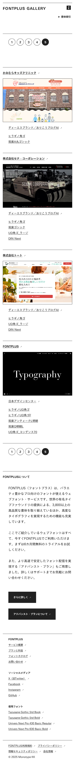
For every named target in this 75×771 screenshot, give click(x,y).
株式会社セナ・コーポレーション (24, 158)
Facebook (14, 684)
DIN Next (14, 238)
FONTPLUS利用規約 (20, 745)
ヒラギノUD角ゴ (18, 409)
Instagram (14, 689)
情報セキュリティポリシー (23, 751)
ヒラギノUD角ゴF (19, 415)
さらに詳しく (20, 597)
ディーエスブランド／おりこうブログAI (33, 127)
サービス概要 (15, 644)
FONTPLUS (11, 346)
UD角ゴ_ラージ (18, 233)
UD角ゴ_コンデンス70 (22, 432)
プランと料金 (15, 650)
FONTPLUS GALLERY (24, 8)
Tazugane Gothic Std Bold (24, 717)
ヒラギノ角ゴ (16, 136)
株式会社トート (12, 255)
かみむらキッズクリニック (19, 73)
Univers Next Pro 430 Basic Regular (29, 723)
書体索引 (66, 16)
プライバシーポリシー (50, 745)
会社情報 (48, 751)
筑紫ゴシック (16, 227)
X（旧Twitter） (17, 678)
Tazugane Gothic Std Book (24, 712)
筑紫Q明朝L (16, 426)
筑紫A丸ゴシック (19, 141)
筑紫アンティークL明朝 (23, 421)
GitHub (12, 695)
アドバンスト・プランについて (30, 614)
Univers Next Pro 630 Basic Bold (28, 729)
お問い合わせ (15, 661)
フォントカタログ (18, 656)
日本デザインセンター (22, 401)
